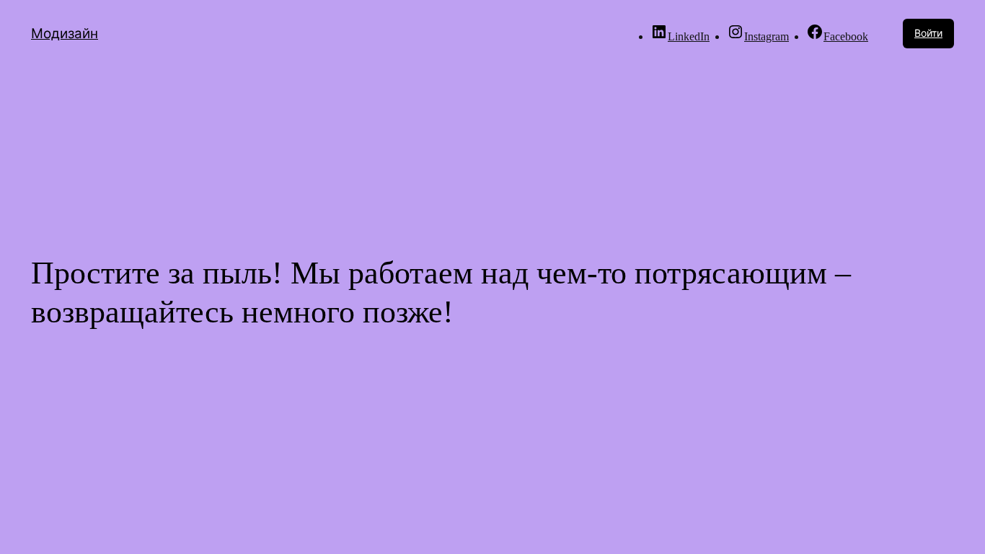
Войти (928, 33)
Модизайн (64, 33)
